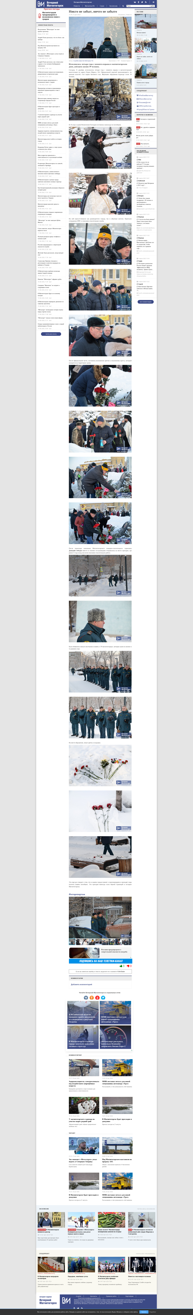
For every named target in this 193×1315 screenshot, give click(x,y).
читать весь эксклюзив (146, 1209)
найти (152, 6)
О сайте (78, 1296)
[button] (129, 917)
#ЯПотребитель (145, 106)
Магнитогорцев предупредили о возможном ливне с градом (51, 15)
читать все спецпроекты (145, 1253)
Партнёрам (129, 1296)
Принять (143, 1312)
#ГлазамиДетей (144, 102)
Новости (77, 6)
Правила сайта (111, 1296)
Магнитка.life (90, 6)
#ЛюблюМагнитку (145, 95)
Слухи (102, 6)
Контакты (93, 1296)
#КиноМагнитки (145, 99)
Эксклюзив (113, 6)
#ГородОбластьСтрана (145, 109)
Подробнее (152, 1312)
